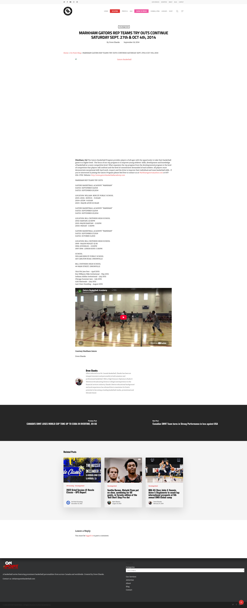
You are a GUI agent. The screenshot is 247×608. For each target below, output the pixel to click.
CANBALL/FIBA (155, 11)
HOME (106, 11)
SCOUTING (115, 11)
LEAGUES (164, 11)
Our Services (155, 2)
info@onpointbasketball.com (23, 579)
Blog (175, 2)
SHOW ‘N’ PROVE (141, 11)
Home (65, 53)
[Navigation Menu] (182, 11)
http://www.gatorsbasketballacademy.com (108, 175)
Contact (181, 2)
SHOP (170, 11)
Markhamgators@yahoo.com (151, 173)
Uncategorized (124, 27)
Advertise (164, 2)
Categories (130, 567)
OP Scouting (70, 486)
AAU (131, 11)
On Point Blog (75, 53)
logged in (89, 536)
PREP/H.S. (125, 11)
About (170, 2)
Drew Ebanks (114, 42)
